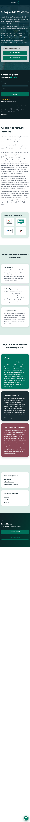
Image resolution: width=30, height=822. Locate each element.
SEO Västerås (7, 479)
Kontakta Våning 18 (15, 531)
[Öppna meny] (26, 818)
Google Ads (8, 21)
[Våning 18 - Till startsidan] (15, 2)
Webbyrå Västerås (9, 482)
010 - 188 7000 (16, 52)
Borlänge (6, 497)
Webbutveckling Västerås (11, 484)
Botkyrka (6, 499)
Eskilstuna (6, 502)
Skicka (15, 94)
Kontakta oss (16, 57)
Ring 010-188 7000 (15, 537)
